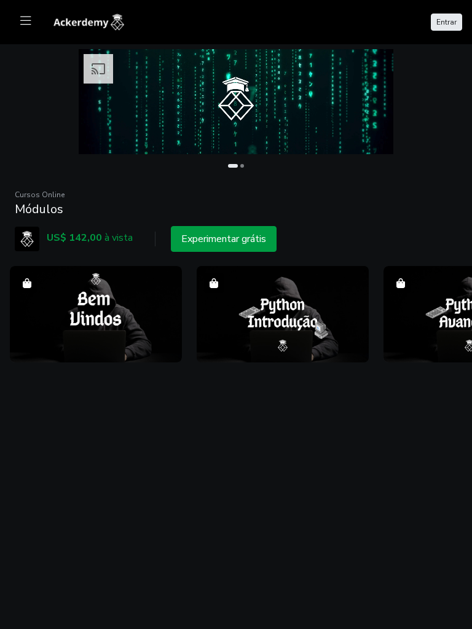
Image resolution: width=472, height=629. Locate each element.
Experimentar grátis (223, 239)
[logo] (96, 21)
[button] (96, 314)
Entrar (446, 22)
